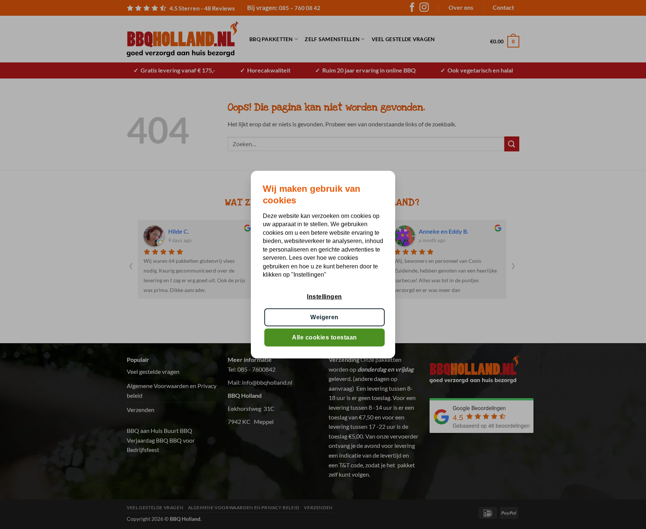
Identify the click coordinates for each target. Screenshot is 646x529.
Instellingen (324, 296)
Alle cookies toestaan (324, 337)
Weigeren (324, 317)
